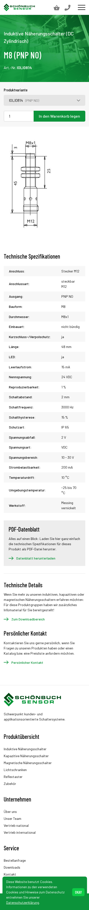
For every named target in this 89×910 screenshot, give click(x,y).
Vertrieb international (20, 832)
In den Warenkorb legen (59, 116)
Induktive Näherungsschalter (25, 749)
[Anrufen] (70, 7)
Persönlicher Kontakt (27, 662)
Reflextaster (13, 777)
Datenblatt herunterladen (35, 558)
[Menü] (81, 7)
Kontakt (10, 874)
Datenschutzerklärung (22, 902)
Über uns (10, 811)
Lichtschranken (15, 770)
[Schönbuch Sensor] (19, 7)
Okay (78, 892)
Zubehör (10, 783)
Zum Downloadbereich (28, 619)
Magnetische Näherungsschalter (28, 763)
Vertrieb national (16, 825)
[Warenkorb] (59, 7)
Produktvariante (15, 89)
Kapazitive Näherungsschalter (26, 756)
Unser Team (12, 818)
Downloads (12, 867)
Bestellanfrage (15, 860)
